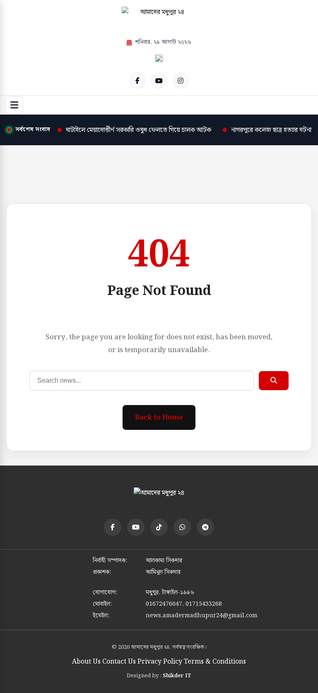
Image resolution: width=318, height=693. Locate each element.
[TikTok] (159, 527)
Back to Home (159, 417)
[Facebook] (137, 81)
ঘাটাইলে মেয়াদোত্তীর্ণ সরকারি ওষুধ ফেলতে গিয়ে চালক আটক (138, 130)
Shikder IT (177, 675)
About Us (86, 662)
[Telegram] (205, 527)
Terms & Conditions (215, 662)
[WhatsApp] (182, 527)
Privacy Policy (159, 662)
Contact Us (119, 662)
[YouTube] (159, 81)
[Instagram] (180, 81)
